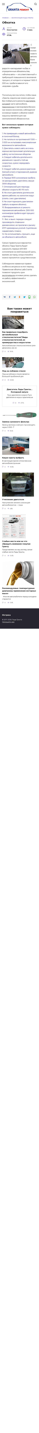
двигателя (30, 101)
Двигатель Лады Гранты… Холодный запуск (19, 390)
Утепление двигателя (13, 500)
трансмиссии (8, 107)
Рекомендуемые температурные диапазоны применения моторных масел (19, 591)
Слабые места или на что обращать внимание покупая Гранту (16, 544)
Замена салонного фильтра (15, 422)
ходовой (6, 104)
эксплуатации (8, 275)
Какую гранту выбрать (13, 458)
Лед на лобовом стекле (14, 371)
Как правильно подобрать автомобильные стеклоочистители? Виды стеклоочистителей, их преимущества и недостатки (16, 337)
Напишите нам (8, 622)
